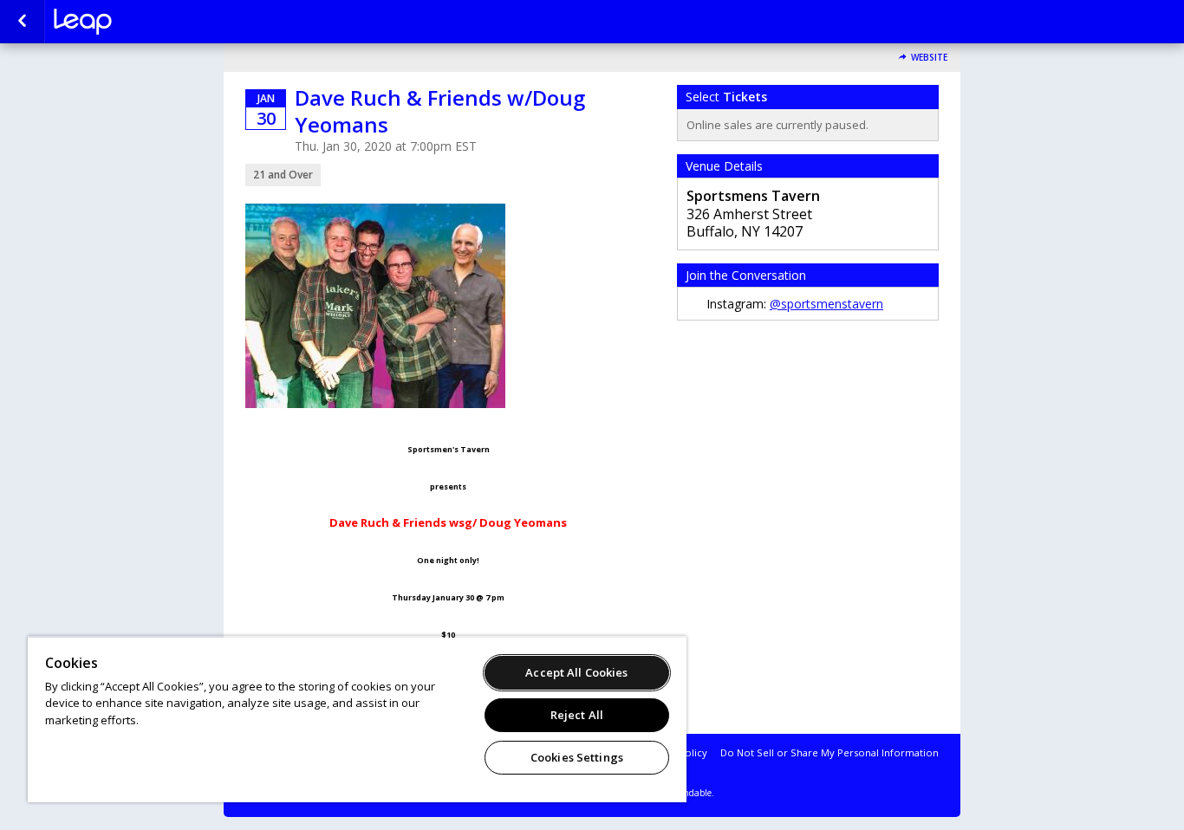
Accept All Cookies (576, 672)
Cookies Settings (576, 757)
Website (929, 57)
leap (140, 22)
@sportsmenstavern (826, 303)
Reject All (576, 715)
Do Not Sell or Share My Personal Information (829, 752)
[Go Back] (22, 21)
